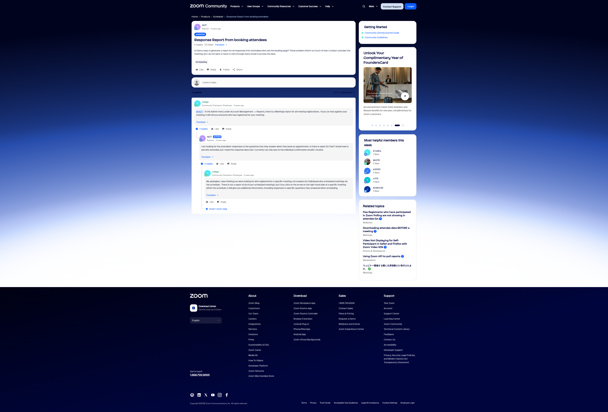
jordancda (378, 187)
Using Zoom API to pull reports (381, 256)
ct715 (375, 178)
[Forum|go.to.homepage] (208, 6)
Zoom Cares (254, 350)
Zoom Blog (253, 303)
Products (205, 16)
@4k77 (199, 111)
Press (251, 339)
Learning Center (392, 318)
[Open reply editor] (274, 82)
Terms (304, 403)
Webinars (367, 222)
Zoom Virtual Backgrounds (307, 339)
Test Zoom (389, 303)
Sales (342, 296)
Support (389, 296)
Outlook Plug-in (301, 324)
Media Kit (253, 355)
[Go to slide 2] (376, 125)
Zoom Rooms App (303, 308)
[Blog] (192, 394)
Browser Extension (303, 318)
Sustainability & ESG (258, 344)
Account (388, 308)
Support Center (391, 313)
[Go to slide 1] (372, 125)
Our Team (253, 313)
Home (195, 16)
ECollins (377, 150)
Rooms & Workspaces (374, 251)
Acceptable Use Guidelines (346, 403)
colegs (205, 102)
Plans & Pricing (346, 313)
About (252, 296)
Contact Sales (346, 308)
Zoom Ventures (256, 371)
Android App (300, 334)
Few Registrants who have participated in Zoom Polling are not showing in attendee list (387, 215)
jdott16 (376, 160)
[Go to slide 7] (395, 125)
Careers (252, 318)
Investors (253, 334)
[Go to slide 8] (401, 125)
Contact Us (389, 339)
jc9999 (376, 169)
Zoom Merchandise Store (261, 376)
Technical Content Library (397, 329)
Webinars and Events (349, 324)
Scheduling (201, 62)
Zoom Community (393, 324)
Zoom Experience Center (351, 329)
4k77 (204, 25)
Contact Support (392, 6)
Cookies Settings (389, 403)
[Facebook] (227, 394)
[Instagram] (220, 394)
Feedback (389, 334)
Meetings (367, 235)
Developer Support (393, 350)
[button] (221, 44)
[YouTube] (213, 394)
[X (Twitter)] (206, 394)
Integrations (254, 324)
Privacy (313, 403)
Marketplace (369, 260)
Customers (254, 308)
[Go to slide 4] (384, 125)
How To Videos (255, 360)
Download (300, 296)
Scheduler (218, 16)
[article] (273, 115)
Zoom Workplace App (304, 303)
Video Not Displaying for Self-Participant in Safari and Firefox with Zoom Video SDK (385, 244)
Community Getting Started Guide (382, 32)
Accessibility (390, 344)
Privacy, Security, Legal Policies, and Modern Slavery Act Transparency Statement (399, 359)
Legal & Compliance (370, 403)
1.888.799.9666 (200, 375)
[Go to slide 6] (391, 125)
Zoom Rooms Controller (306, 313)
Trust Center (325, 403)
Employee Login (408, 403)
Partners (252, 329)
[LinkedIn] (199, 394)
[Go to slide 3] (380, 125)
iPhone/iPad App (302, 329)
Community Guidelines (376, 37)
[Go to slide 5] (387, 125)
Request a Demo (347, 318)
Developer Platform (258, 365)
